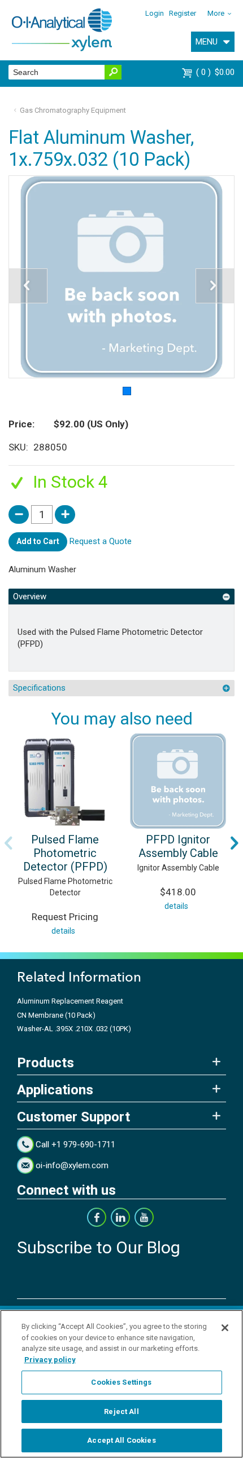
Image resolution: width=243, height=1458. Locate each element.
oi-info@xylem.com (72, 1165)
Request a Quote (101, 541)
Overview (29, 596)
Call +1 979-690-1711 (75, 1144)
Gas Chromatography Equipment (73, 110)
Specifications (39, 688)
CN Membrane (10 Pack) (56, 1015)
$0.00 (217, 72)
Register (182, 13)
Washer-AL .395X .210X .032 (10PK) (74, 1028)
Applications (55, 1090)
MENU (207, 42)
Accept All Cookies (121, 1440)
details (63, 930)
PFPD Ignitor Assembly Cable (178, 846)
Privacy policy (50, 1359)
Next (234, 843)
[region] (121, 1384)
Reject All (121, 1411)
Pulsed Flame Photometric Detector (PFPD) (65, 853)
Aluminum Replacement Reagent (70, 1001)
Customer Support (73, 1117)
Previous (8, 843)
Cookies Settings (121, 1382)
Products (45, 1063)
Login (154, 13)
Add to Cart (37, 541)
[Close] (224, 1327)
